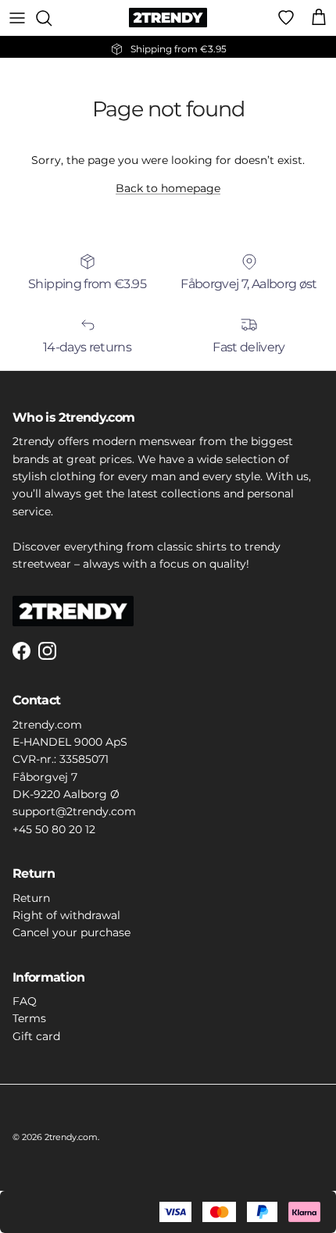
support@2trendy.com (74, 811)
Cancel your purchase (71, 932)
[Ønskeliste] (286, 18)
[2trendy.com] (168, 17)
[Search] (51, 18)
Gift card (36, 1036)
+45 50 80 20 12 (54, 829)
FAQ (25, 1001)
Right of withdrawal (66, 915)
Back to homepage (168, 188)
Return (31, 898)
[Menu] (17, 18)
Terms (29, 1018)
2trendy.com (71, 1136)
